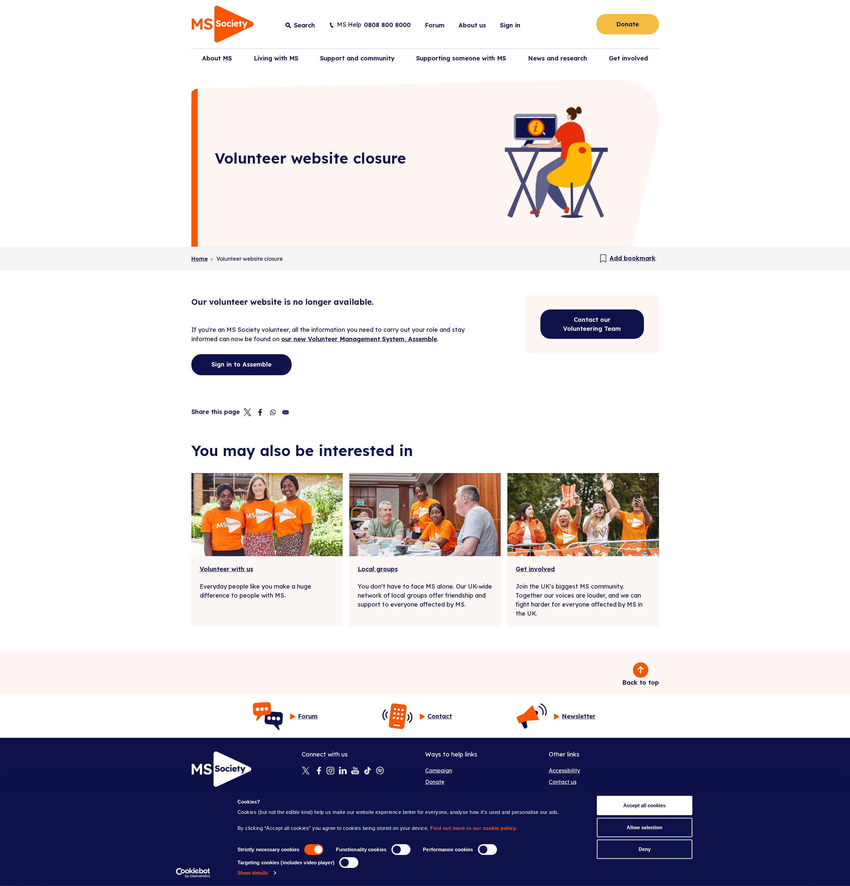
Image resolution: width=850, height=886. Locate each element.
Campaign (438, 770)
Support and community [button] (357, 58)
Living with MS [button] (276, 58)
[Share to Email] (286, 412)
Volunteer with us (226, 569)
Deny (645, 849)
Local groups (378, 569)
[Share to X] (247, 412)
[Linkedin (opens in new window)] (343, 771)
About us (472, 25)
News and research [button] (557, 58)
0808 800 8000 (387, 25)
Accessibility (564, 770)
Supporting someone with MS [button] (461, 58)
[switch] (400, 849)
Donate (627, 24)
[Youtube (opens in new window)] (355, 771)
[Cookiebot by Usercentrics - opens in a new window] (193, 873)
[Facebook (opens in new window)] (318, 771)
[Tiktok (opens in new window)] (367, 771)
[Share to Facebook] (260, 412)
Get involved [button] (628, 58)
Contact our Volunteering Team (592, 324)
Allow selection (644, 827)
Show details (252, 873)
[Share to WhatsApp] (273, 412)
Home (199, 258)
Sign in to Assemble (241, 364)
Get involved (535, 569)
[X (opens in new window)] (306, 771)
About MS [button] (217, 58)
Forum (435, 25)
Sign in (510, 25)
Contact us (562, 782)
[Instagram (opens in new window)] (330, 771)
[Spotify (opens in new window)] (380, 771)
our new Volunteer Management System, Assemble (359, 339)
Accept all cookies (644, 805)
